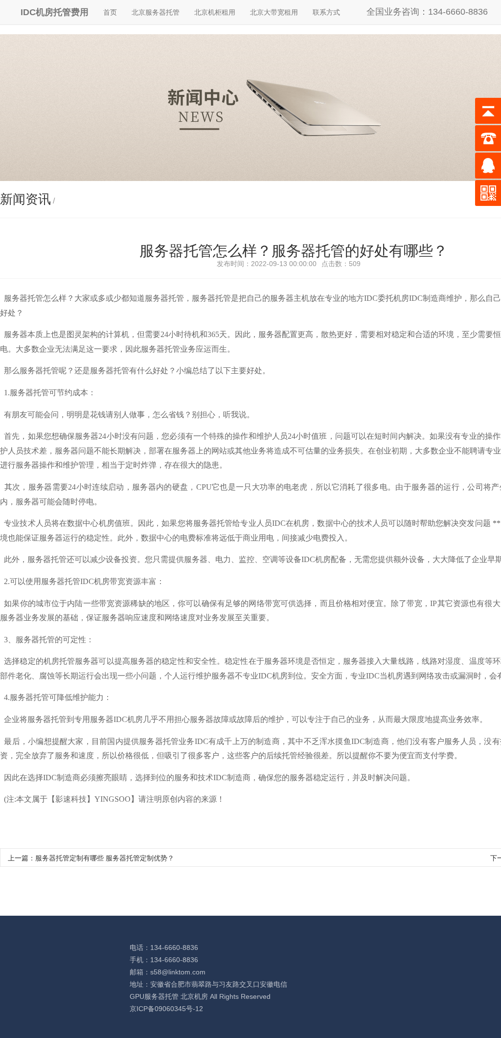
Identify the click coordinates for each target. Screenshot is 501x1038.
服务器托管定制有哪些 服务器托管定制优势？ (104, 858)
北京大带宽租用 (274, 12)
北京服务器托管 (156, 12)
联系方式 (326, 12)
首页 (110, 12)
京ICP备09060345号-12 (166, 1009)
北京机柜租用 (214, 12)
